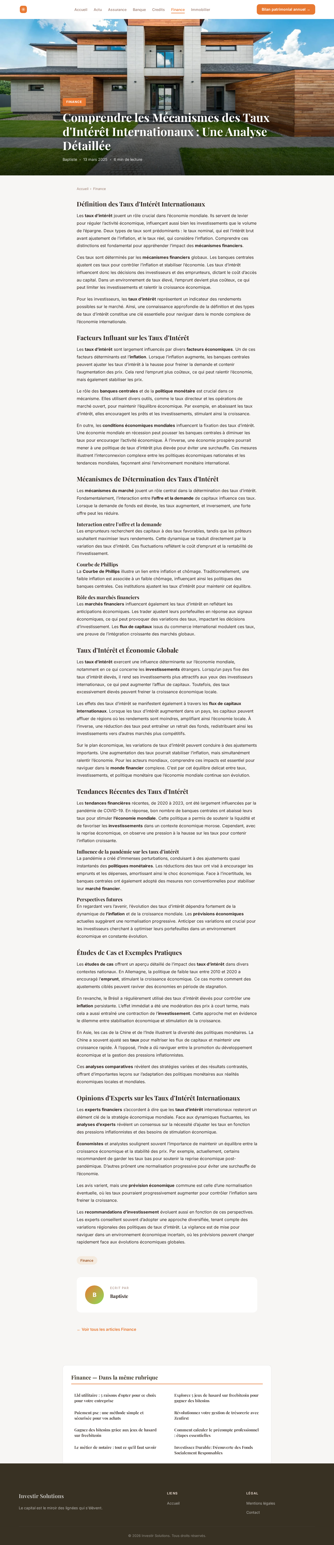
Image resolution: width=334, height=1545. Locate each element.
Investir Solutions (41, 1495)
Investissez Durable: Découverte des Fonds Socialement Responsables (213, 1450)
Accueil (80, 9)
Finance (178, 9)
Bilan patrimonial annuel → (286, 9)
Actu (98, 9)
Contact (253, 1512)
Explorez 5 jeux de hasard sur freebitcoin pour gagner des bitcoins (216, 1398)
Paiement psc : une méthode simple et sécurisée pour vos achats (109, 1415)
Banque (139, 9)
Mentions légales (260, 1503)
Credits (158, 9)
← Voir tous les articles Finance (106, 1329)
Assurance (117, 9)
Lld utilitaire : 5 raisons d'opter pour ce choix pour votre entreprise (115, 1398)
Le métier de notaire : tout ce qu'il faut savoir (115, 1447)
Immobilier (200, 9)
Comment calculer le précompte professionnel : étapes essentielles (216, 1432)
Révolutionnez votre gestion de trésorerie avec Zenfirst (216, 1415)
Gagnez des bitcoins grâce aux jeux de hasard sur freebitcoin (115, 1432)
